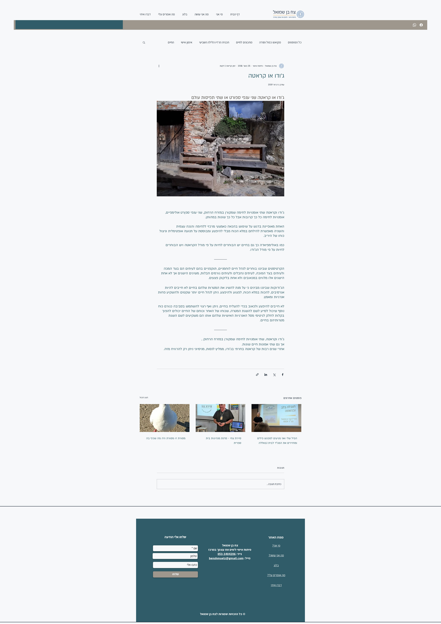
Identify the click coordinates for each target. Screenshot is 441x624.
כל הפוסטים (294, 42)
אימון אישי (186, 42)
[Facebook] (421, 25)
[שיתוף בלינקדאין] (265, 374)
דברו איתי (276, 585)
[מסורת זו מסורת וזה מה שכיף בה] (164, 418)
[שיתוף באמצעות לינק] (257, 374)
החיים (171, 42)
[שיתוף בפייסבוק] (282, 374)
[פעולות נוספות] (159, 66)
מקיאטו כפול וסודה (270, 42)
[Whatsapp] (414, 25)
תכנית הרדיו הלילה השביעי (214, 42)
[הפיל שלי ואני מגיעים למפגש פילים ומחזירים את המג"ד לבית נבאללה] (276, 418)
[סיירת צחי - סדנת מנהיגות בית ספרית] (220, 418)
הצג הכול (144, 397)
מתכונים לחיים (244, 42)
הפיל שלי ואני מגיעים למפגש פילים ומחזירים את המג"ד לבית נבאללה (277, 440)
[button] (144, 42)
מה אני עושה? (276, 555)
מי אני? (276, 545)
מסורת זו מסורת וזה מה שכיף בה (165, 438)
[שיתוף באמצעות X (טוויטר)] (274, 374)
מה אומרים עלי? (276, 575)
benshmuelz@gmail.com (226, 558)
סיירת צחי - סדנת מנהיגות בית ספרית (223, 440)
